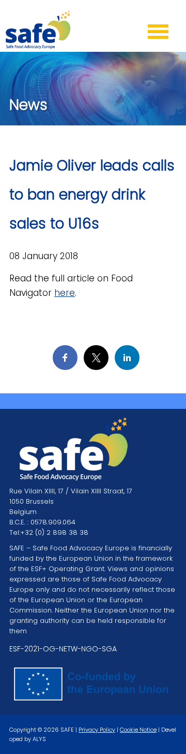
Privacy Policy (97, 729)
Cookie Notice (138, 729)
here (64, 293)
